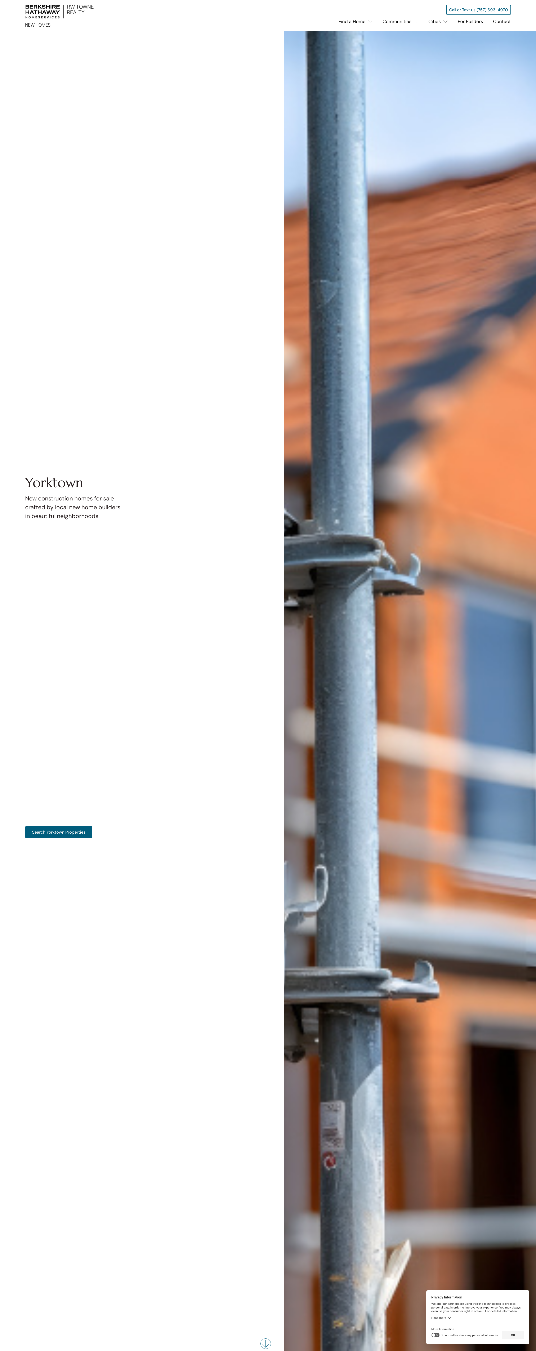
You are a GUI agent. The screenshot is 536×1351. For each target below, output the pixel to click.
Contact (502, 21)
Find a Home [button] (353, 21)
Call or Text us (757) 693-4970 (478, 10)
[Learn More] (265, 1343)
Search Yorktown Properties (58, 832)
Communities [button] (398, 21)
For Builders (470, 21)
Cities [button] (435, 21)
